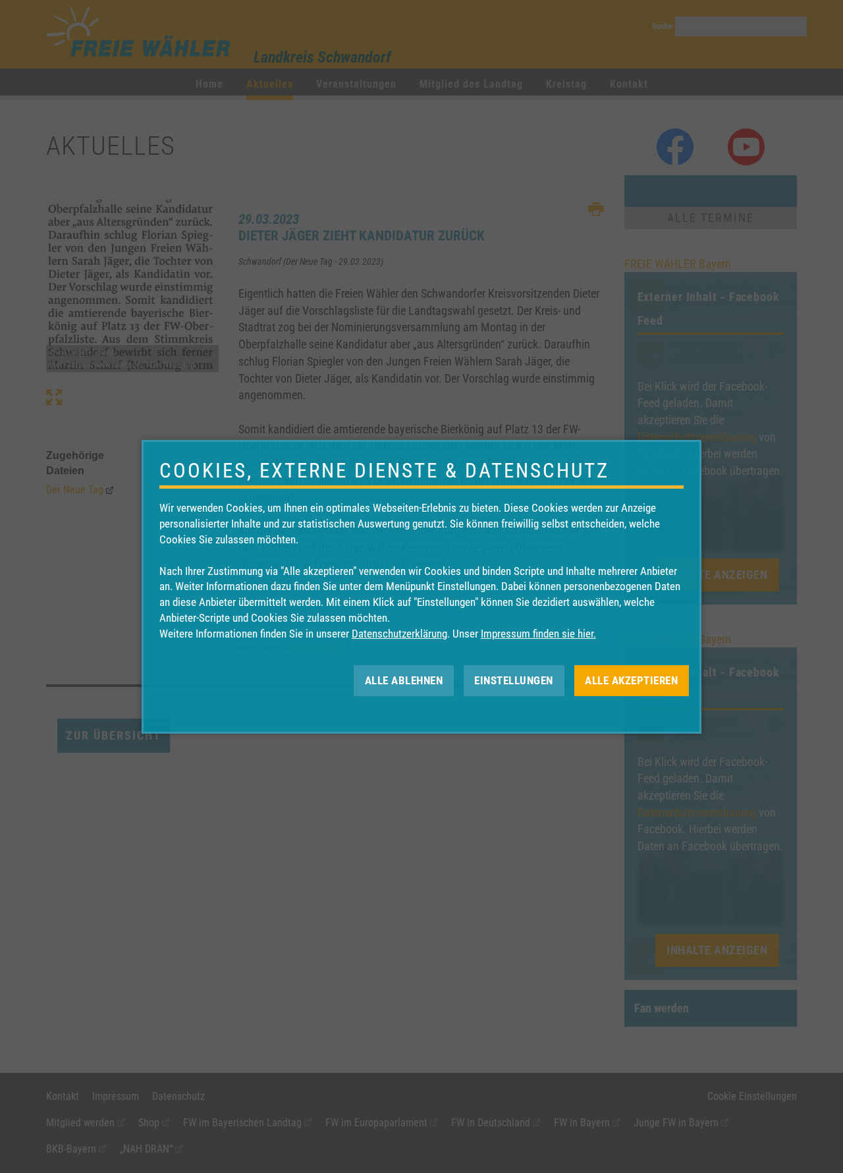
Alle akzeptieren (631, 679)
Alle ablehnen (404, 679)
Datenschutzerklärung (399, 633)
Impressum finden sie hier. (538, 633)
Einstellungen (513, 679)
